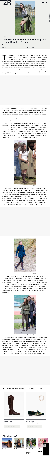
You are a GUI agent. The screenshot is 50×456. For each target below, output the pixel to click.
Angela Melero (6, 46)
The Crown (22, 55)
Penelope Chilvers (7, 71)
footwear (35, 67)
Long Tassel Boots (30, 112)
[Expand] (44, 444)
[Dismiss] (48, 444)
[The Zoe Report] (5, 2)
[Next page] (46, 431)
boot (14, 120)
